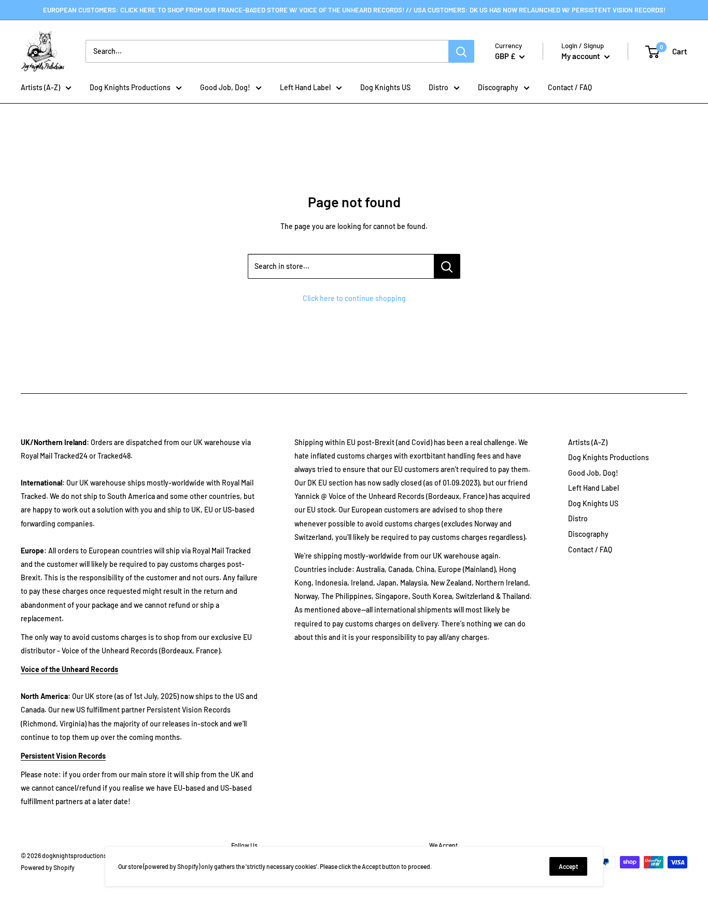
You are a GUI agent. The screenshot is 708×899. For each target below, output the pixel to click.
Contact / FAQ (570, 87)
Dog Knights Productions (130, 87)
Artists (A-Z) (40, 87)
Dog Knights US (385, 87)
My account (581, 56)
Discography (498, 87)
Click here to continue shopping (354, 298)
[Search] (461, 51)
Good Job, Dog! (225, 87)
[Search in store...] (447, 266)
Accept (568, 866)
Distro (438, 87)
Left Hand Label (305, 87)
